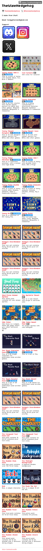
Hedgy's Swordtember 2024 (31, 242)
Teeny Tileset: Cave (30, 131)
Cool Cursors (27, 73)
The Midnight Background (27, 462)
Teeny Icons (27, 213)
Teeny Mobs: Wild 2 (10, 73)
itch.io (4, 549)
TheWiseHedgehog (12, 11)
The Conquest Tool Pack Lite (10, 435)
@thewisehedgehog (32, 11)
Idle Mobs (6, 322)
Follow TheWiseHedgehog (31, 2)
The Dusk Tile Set (29, 486)
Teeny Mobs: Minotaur (7, 159)
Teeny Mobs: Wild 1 (30, 158)
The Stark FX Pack (29, 350)
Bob (3, 486)
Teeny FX (6, 213)
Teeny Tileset (7, 99)
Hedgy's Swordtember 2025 (11, 242)
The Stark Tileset (29, 379)
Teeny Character (29, 99)
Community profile (11, 549)
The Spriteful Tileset (30, 295)
